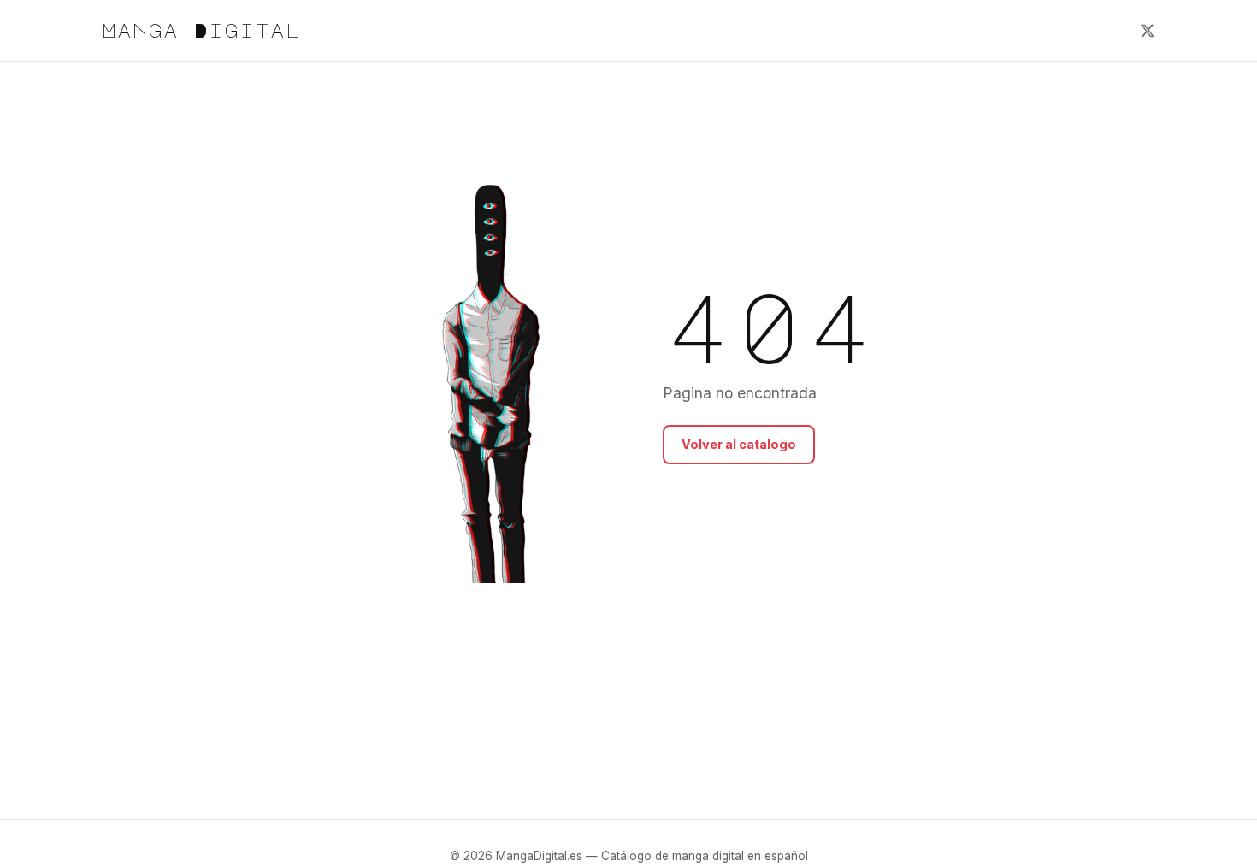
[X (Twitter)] (1147, 30)
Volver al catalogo (739, 444)
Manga (201, 30)
